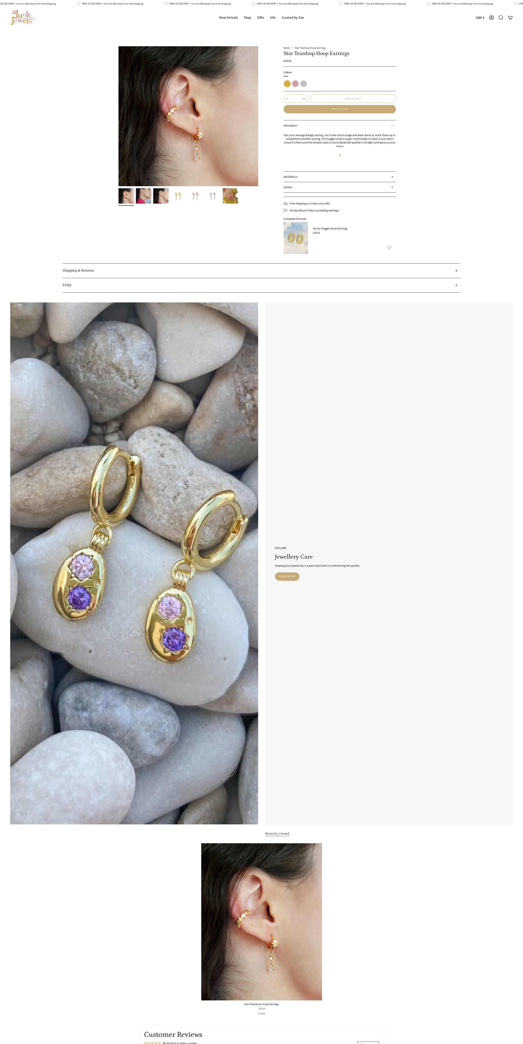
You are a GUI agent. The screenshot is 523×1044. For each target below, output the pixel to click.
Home (287, 47)
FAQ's (67, 285)
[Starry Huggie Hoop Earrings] (296, 238)
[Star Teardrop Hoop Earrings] (261, 921)
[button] (247, 17)
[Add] (389, 247)
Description (290, 125)
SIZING (288, 187)
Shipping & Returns (78, 270)
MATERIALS (290, 177)
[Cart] (510, 17)
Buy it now (340, 109)
